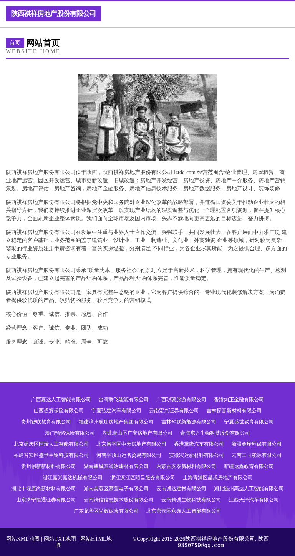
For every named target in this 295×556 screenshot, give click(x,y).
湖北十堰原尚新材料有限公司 (43, 488)
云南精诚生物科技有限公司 (191, 499)
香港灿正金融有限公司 (239, 399)
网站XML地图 (23, 539)
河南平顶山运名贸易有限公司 (128, 455)
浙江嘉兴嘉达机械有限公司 (73, 477)
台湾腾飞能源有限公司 (124, 399)
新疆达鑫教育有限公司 (249, 466)
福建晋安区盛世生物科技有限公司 (51, 455)
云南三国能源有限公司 (257, 455)
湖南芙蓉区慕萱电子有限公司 (116, 488)
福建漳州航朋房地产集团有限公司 (116, 421)
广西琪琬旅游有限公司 (181, 399)
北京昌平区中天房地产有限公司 (131, 443)
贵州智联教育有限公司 (46, 421)
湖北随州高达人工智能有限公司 (249, 488)
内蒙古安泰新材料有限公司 (186, 466)
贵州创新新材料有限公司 (48, 466)
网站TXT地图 (60, 539)
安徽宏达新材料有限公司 (196, 455)
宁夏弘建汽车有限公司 (116, 410)
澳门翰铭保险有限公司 (70, 432)
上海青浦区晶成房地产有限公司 (218, 477)
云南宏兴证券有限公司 (174, 410)
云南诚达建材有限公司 (181, 488)
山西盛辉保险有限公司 (59, 410)
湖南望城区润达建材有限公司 (116, 466)
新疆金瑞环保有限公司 (257, 443)
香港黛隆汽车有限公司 (199, 443)
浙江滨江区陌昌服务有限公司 (142, 477)
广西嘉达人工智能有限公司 (61, 399)
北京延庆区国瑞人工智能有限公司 (51, 443)
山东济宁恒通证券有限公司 (46, 499)
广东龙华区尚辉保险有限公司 (106, 510)
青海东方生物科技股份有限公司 (215, 432)
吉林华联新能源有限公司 (188, 421)
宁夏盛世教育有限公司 (249, 421)
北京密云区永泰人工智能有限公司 (183, 510)
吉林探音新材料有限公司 (234, 410)
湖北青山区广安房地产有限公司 (137, 432)
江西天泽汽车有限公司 (254, 499)
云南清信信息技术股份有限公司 (119, 499)
